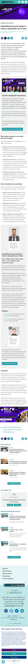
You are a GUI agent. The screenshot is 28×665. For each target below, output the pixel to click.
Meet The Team (7, 571)
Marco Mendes (7, 314)
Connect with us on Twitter (11, 611)
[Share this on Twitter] (5, 38)
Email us (22, 611)
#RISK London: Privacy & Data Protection (12, 429)
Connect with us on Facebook (6, 611)
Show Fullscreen (10, 328)
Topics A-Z (22, 617)
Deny (14, 650)
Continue (14, 653)
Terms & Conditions (8, 578)
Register (17, 505)
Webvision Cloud (17, 623)
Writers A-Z (14, 619)
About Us (5, 568)
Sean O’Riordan (7, 319)
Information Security (7, 23)
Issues (9, 616)
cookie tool (6, 645)
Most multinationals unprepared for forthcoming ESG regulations (18, 462)
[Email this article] (11, 38)
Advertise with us (7, 573)
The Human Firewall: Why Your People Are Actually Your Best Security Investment (17, 517)
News (11, 447)
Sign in (8, 35)
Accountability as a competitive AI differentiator (17, 544)
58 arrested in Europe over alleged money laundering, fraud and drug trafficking (18, 451)
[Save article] (26, 38)
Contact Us (16, 616)
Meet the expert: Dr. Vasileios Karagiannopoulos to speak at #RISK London (17, 474)
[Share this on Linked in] (8, 38)
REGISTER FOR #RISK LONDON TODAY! (12, 129)
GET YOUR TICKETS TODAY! (9, 363)
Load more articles (14, 483)
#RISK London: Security (8, 432)
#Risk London (5, 111)
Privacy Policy (6, 576)
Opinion (12, 459)
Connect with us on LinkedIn (17, 611)
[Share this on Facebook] (2, 38)
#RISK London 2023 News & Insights (11, 427)
